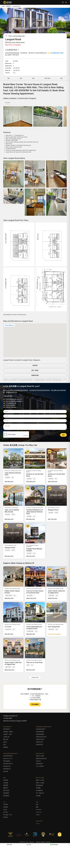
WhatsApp (55, 844)
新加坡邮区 (6, 793)
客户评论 (5, 812)
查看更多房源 (35, 375)
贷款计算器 (6, 790)
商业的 (5, 742)
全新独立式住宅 (40, 739)
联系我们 (5, 817)
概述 (9, 78)
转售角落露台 (6, 761)
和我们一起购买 (40, 782)
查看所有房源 (35, 677)
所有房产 (8, 6)
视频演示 (5, 788)
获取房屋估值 (39, 785)
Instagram (38, 809)
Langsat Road (16, 6)
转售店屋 (5, 771)
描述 (21, 78)
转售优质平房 (6, 768)
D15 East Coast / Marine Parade (16, 42)
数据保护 (48, 842)
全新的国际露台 (40, 731)
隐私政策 (43, 842)
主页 (3, 6)
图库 (33, 78)
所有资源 (5, 780)
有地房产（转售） (8, 734)
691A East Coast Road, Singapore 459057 (15, 721)
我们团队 (5, 807)
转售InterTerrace (7, 758)
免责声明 (38, 842)
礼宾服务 (38, 795)
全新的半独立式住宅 (41, 736)
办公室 (5, 809)
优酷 (37, 807)
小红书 (37, 814)
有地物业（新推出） (8, 731)
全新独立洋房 (39, 742)
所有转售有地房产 (8, 756)
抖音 (37, 804)
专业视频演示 (39, 790)
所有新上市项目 (40, 756)
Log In (37, 823)
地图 (61, 78)
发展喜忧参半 (39, 763)
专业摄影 (38, 788)
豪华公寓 (5, 739)
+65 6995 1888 (7, 718)
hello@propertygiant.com (10, 715)
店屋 (4, 744)
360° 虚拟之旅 (40, 793)
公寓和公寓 (6, 736)
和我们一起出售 (40, 780)
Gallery (7, 102)
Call (30, 844)
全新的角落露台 (40, 734)
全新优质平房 (39, 744)
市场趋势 (5, 782)
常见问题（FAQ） (8, 814)
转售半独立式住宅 (8, 763)
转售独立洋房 (6, 766)
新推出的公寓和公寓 (41, 758)
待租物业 (5, 747)
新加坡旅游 (6, 795)
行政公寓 (38, 761)
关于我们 (5, 804)
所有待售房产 (6, 729)
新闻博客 (5, 785)
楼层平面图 (47, 78)
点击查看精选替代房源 (56, 53)
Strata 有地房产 (40, 766)
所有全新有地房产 (40, 729)
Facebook (39, 812)
